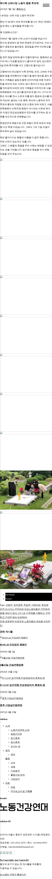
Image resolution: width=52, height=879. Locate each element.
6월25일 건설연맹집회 (11, 665)
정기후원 (15, 738)
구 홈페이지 (20, 874)
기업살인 (15, 779)
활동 (7, 758)
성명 (13, 767)
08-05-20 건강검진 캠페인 (13, 644)
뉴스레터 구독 (7, 874)
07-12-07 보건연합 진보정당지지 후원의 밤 (22, 685)
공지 (7, 750)
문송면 (27, 605)
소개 (7, 726)
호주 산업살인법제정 (11, 705)
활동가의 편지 (18, 775)
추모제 (45, 605)
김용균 (9, 605)
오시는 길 (15, 746)
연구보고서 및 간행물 (21, 791)
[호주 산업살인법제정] (11, 698)
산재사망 (36, 605)
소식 (13, 762)
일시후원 (15, 742)
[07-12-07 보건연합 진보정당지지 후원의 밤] (22, 678)
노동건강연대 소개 (20, 730)
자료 (7, 783)
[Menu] (46, 5)
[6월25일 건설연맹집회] (12, 658)
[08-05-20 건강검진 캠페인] (14, 638)
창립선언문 (16, 734)
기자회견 (15, 771)
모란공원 (18, 605)
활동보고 (21, 9)
